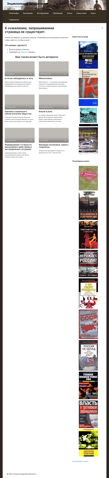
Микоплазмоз (45, 78)
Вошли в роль (45, 111)
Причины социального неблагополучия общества (18, 112)
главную (23, 52)
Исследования (43, 13)
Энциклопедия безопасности (27, 3)
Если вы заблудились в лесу (19, 78)
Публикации (58, 13)
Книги (93, 13)
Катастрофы (14, 13)
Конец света (81, 13)
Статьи (69, 13)
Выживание (28, 13)
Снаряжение (14, 20)
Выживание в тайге (80, 461)
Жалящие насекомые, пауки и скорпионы (53, 146)
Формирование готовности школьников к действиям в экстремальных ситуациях (18, 147)
